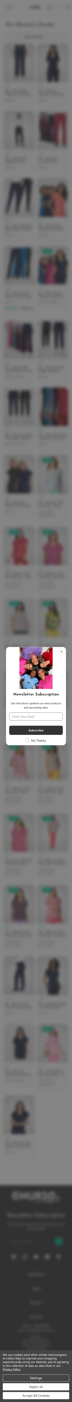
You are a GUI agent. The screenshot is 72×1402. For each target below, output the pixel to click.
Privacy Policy (11, 1369)
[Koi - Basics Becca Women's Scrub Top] (52, 278)
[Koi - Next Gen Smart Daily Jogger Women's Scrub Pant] (19, 210)
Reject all (36, 1387)
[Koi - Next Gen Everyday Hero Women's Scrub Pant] (52, 143)
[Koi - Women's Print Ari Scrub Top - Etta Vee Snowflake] (19, 560)
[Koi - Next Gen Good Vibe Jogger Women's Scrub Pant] (19, 419)
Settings (36, 1378)
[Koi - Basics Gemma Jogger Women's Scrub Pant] (52, 352)
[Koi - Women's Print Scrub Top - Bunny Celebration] (52, 489)
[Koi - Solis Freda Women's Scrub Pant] (19, 75)
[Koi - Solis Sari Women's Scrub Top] (52, 75)
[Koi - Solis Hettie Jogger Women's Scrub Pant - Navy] (19, 143)
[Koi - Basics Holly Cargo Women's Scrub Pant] (19, 352)
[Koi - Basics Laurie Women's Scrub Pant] (19, 281)
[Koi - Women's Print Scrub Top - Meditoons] (52, 704)
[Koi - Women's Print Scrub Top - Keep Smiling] (52, 632)
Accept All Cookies (36, 1395)
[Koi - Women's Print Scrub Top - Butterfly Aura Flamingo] (52, 560)
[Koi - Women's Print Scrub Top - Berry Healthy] (19, 632)
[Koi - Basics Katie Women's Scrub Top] (52, 210)
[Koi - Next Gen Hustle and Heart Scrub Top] (52, 419)
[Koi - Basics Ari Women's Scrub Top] (19, 487)
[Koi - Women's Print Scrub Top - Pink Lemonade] (19, 704)
